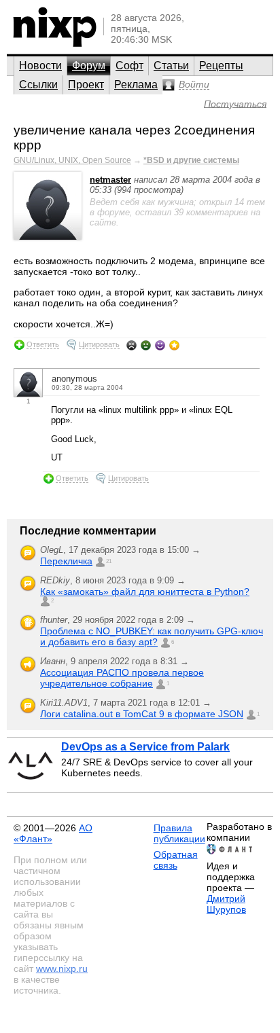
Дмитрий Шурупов (226, 904)
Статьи (171, 65)
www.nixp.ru (62, 968)
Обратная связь (176, 860)
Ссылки (38, 84)
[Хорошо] (160, 345)
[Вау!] (174, 345)
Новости (40, 65)
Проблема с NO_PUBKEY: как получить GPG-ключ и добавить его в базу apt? (151, 636)
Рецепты (221, 65)
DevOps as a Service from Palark (145, 747)
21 (108, 561)
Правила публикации (179, 833)
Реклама (136, 84)
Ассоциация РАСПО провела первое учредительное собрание (122, 678)
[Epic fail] (131, 345)
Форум (88, 65)
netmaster (110, 180)
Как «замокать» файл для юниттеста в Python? (144, 591)
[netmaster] (48, 237)
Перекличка (66, 561)
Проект (86, 84)
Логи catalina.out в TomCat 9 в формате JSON (141, 713)
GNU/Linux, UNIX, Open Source (72, 160)
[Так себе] (146, 345)
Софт (129, 65)
